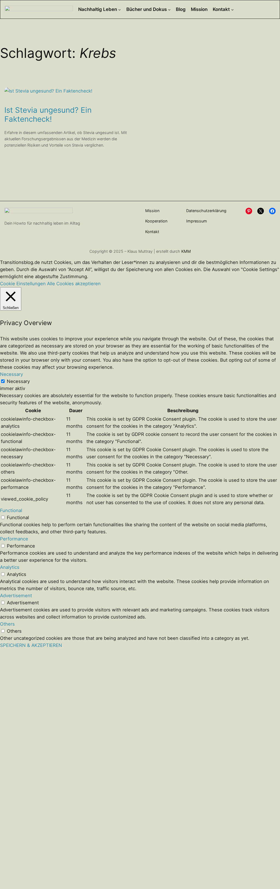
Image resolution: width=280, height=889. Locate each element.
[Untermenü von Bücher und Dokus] (169, 9)
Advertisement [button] (16, 595)
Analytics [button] (9, 567)
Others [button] (7, 624)
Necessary (18, 381)
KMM (186, 251)
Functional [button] (11, 510)
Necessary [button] (11, 374)
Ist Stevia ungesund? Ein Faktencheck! (48, 115)
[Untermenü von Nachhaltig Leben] (119, 9)
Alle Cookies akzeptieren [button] (74, 283)
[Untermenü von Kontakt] (232, 9)
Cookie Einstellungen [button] (23, 283)
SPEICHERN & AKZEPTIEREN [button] (31, 645)
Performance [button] (14, 539)
